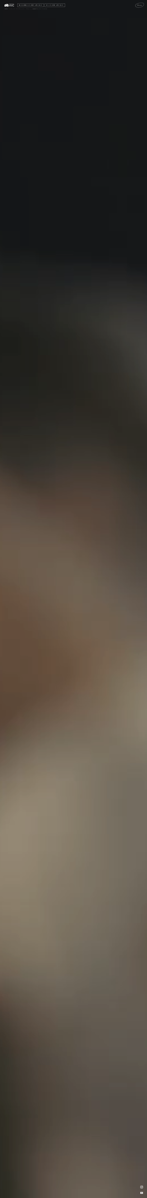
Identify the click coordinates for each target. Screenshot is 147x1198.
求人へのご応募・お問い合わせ (54, 5)
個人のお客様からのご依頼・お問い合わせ (30, 5)
